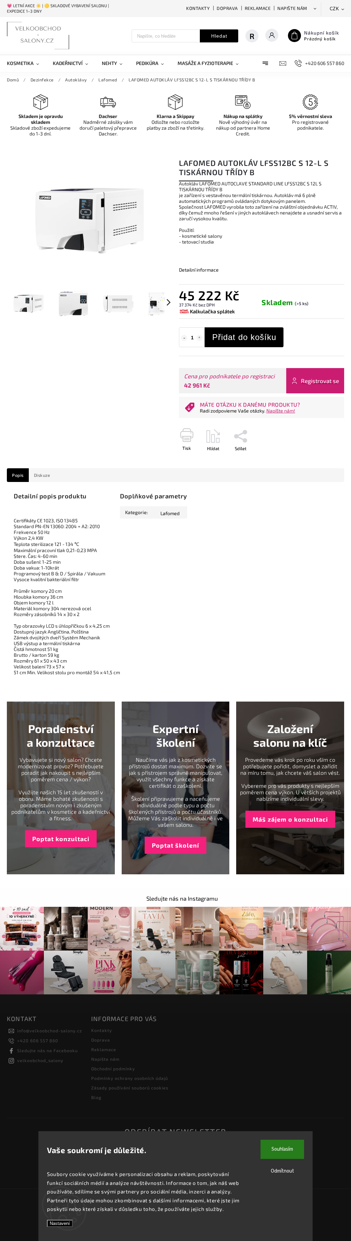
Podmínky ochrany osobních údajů (129, 1078)
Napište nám (292, 8)
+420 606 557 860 (37, 1040)
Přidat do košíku (244, 337)
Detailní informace (199, 270)
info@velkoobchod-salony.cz (49, 1030)
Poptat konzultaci (60, 838)
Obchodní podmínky (113, 1068)
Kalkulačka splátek (212, 311)
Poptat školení (175, 845)
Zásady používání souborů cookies (129, 1087)
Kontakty (198, 8)
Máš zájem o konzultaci (290, 819)
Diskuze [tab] (42, 475)
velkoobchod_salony (40, 1060)
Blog (96, 1097)
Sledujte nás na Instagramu (182, 898)
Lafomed (170, 513)
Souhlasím (282, 1149)
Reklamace (258, 8)
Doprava (227, 8)
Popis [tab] (18, 475)
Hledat (219, 36)
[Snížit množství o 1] (184, 338)
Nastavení (60, 1223)
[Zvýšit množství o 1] (199, 338)
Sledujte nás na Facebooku (47, 1050)
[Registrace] (252, 35)
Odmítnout (282, 1171)
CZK (334, 8)
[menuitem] (26, 63)
